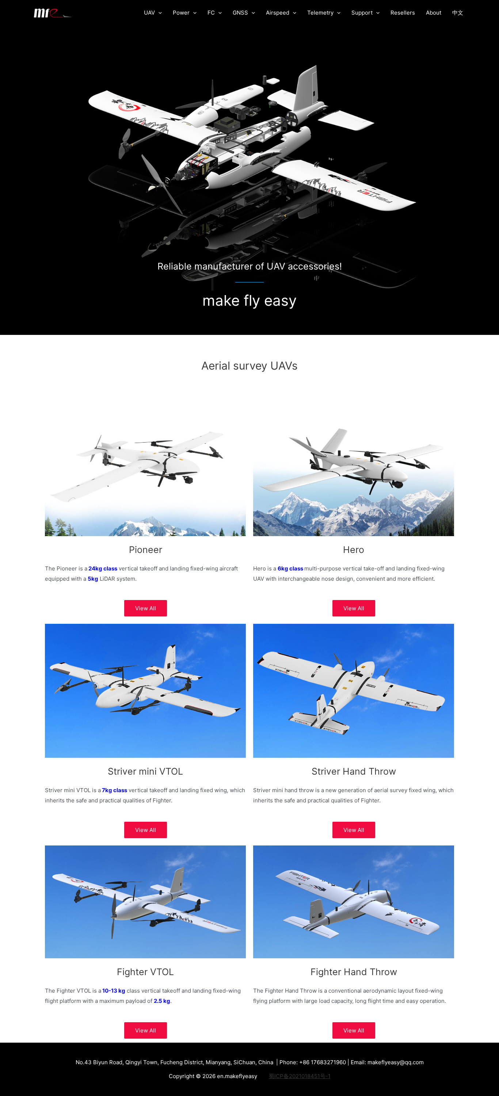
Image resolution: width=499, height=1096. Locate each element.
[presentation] (158, 12)
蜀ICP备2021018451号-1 (300, 1076)
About (433, 12)
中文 (457, 12)
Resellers (403, 12)
